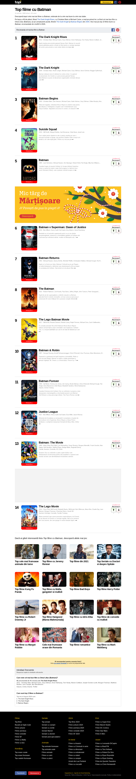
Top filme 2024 (74, 722)
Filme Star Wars (101, 731)
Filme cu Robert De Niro (104, 752)
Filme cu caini (47, 755)
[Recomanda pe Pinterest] (117, 30)
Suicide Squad (48, 129)
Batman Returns (49, 258)
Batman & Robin (49, 350)
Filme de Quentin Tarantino (105, 761)
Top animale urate (48, 749)
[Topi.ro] (18, 2)
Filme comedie (20, 734)
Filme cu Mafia (20, 740)
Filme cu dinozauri (75, 749)
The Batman (46, 288)
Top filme (18, 722)
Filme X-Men (100, 734)
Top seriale (46, 722)
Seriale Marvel (47, 731)
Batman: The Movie (51, 442)
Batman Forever (49, 381)
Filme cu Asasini (75, 743)
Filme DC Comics (102, 728)
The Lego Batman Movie (54, 319)
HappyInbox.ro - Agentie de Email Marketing (77, 773)
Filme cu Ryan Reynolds (104, 755)
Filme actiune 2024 (76, 725)
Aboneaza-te (107, 2)
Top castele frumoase (23, 758)
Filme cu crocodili (75, 764)
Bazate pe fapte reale (23, 725)
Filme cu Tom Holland (103, 749)
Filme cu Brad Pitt (102, 746)
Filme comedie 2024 (76, 731)
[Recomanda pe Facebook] (113, 30)
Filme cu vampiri (75, 758)
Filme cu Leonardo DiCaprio (106, 743)
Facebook (21, 773)
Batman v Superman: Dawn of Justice (62, 227)
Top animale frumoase (50, 746)
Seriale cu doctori (48, 734)
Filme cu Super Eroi (102, 722)
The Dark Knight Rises (45, 19)
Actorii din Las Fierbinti (77, 761)
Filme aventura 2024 (76, 728)
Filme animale (47, 752)
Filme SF (18, 737)
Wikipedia (79, 775)
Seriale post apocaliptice (51, 737)
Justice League (48, 411)
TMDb (73, 775)
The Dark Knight (62, 22)
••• (73, 47)
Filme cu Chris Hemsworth (105, 764)
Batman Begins (77, 22)
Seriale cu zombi (48, 728)
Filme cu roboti (74, 755)
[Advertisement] (68, 485)
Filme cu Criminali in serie (78, 746)
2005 (87, 22)
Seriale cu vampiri (48, 725)
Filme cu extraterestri (76, 752)
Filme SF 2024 (74, 734)
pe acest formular (60, 663)
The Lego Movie (49, 506)
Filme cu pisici (47, 758)
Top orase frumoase (22, 755)
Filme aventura (20, 731)
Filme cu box (20, 743)
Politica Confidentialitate (114, 775)
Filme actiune (20, 728)
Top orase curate (21, 752)
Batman (44, 160)
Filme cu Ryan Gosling (104, 758)
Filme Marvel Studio (102, 725)
